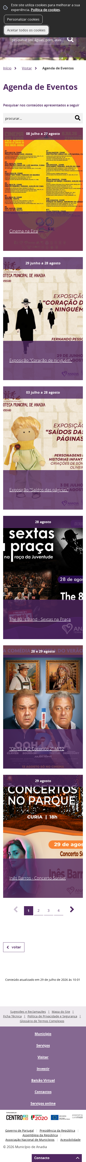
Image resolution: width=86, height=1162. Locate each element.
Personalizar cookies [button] (23, 19)
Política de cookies (45, 9)
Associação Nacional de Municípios (29, 1140)
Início (7, 68)
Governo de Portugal (19, 1130)
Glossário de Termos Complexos (42, 1021)
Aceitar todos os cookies (26, 30)
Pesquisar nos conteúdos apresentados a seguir (41, 105)
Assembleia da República (40, 1135)
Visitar (27, 68)
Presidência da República (57, 1130)
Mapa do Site (61, 1012)
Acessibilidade (70, 1140)
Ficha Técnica (12, 1016)
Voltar (16, 947)
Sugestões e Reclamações (28, 1012)
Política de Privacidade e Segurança (52, 1016)
